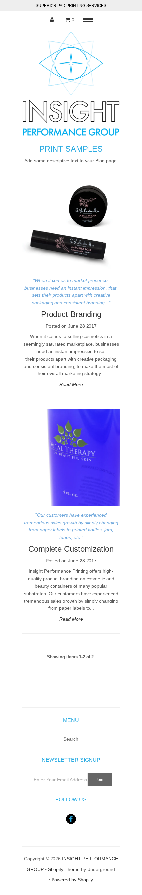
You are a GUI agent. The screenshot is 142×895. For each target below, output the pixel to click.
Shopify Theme (64, 869)
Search (70, 739)
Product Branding (71, 314)
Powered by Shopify (72, 879)
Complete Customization (71, 548)
